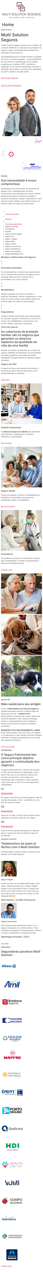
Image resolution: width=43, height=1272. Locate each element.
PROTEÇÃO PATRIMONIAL (11, 86)
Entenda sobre (7, 570)
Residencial (7, 811)
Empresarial (7, 826)
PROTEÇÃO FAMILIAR (9, 78)
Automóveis (7, 793)
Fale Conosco (6, 443)
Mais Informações (8, 506)
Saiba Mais (5, 380)
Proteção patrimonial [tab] (13, 224)
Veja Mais (5, 943)
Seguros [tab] (8, 219)
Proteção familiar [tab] (12, 214)
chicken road (6, 1266)
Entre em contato (8, 746)
